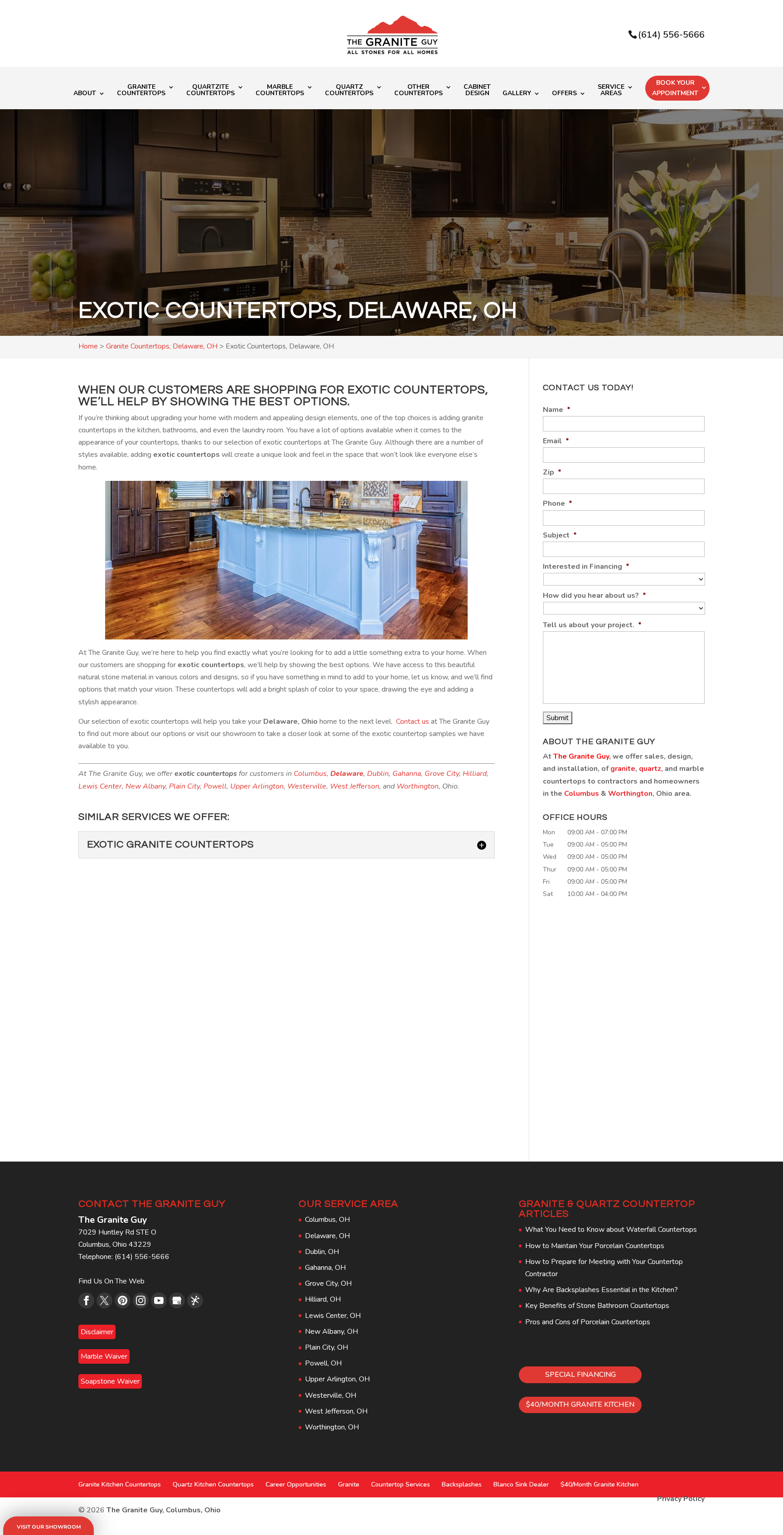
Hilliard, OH (323, 1299)
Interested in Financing (586, 566)
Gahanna (406, 774)
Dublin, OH (322, 1252)
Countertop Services (400, 1484)
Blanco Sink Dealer (521, 1484)
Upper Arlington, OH (337, 1379)
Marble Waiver (104, 1356)
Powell (215, 786)
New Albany (145, 786)
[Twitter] (104, 1300)
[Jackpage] (195, 1300)
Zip (552, 472)
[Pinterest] (122, 1300)
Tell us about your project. (592, 625)
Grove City (442, 774)
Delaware (346, 774)
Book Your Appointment (675, 88)
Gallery (517, 93)
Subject (560, 535)
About (84, 93)
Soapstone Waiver (110, 1381)
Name (556, 410)
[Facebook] (86, 1300)
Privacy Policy (681, 1499)
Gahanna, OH (325, 1268)
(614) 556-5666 (671, 35)
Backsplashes (462, 1484)
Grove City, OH (328, 1283)
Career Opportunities (296, 1484)
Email (556, 441)
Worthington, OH (332, 1427)
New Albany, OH (331, 1331)
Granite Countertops (141, 90)
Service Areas (611, 90)
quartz (650, 769)
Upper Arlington (257, 786)
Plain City (184, 786)
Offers (564, 93)
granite (622, 769)
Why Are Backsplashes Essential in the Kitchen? (601, 1290)
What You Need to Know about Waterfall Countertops (611, 1230)
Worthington (417, 786)
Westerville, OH (330, 1395)
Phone (557, 503)
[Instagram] (141, 1300)
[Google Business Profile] (177, 1300)
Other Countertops (418, 90)
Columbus (310, 774)
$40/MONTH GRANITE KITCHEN (580, 1404)
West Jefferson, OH (336, 1411)
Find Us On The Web (111, 1281)
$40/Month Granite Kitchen (599, 1484)
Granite (348, 1484)
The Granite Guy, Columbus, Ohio (163, 1510)
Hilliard (475, 774)
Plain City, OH (326, 1347)
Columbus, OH (327, 1220)
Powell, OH (323, 1363)
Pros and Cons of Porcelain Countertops (587, 1322)
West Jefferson (354, 786)
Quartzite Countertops (210, 90)
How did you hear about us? (594, 595)
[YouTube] (159, 1300)
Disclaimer (97, 1332)
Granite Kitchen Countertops (119, 1484)
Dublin (378, 774)
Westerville (306, 786)
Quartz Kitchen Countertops (213, 1484)
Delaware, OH (327, 1236)
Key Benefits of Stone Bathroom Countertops (597, 1306)
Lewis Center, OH (333, 1316)
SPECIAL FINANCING (580, 1375)
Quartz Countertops (349, 90)
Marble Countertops (280, 90)
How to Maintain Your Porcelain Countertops (594, 1246)
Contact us (412, 721)
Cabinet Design (477, 90)
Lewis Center (100, 786)
